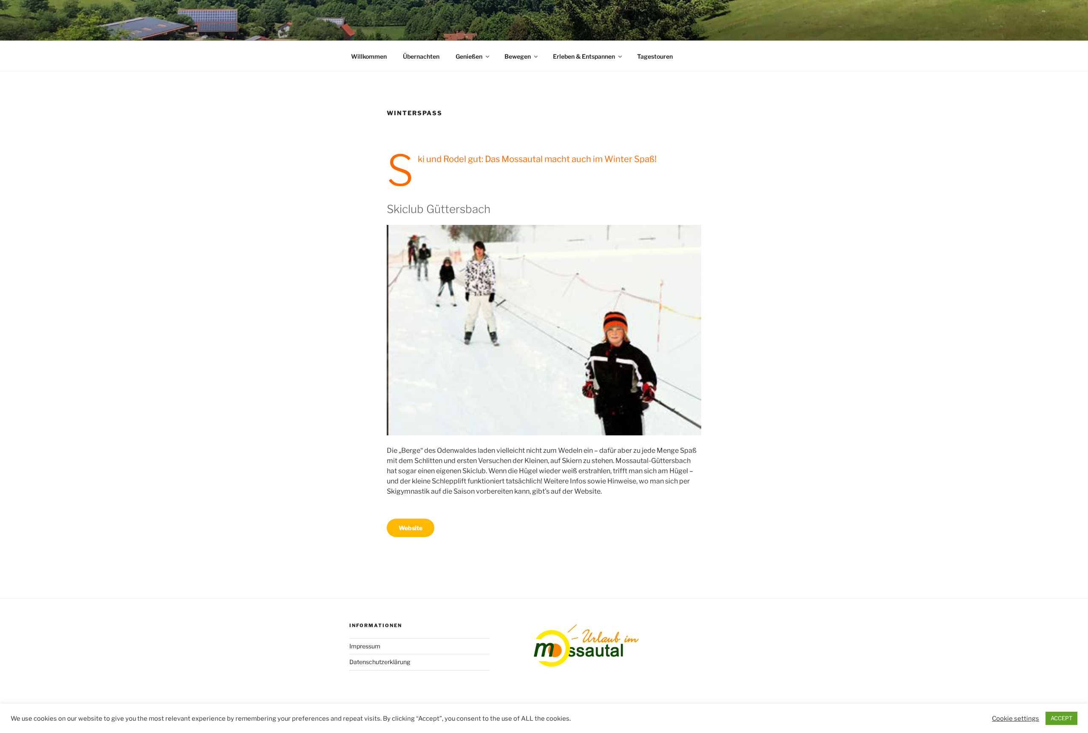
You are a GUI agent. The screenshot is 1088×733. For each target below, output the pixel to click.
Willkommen (369, 56)
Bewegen (517, 56)
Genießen (469, 56)
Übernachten (421, 56)
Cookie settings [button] (1015, 718)
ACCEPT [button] (1061, 718)
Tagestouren (655, 56)
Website (410, 527)
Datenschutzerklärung (379, 661)
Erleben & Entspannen (584, 56)
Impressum (364, 646)
